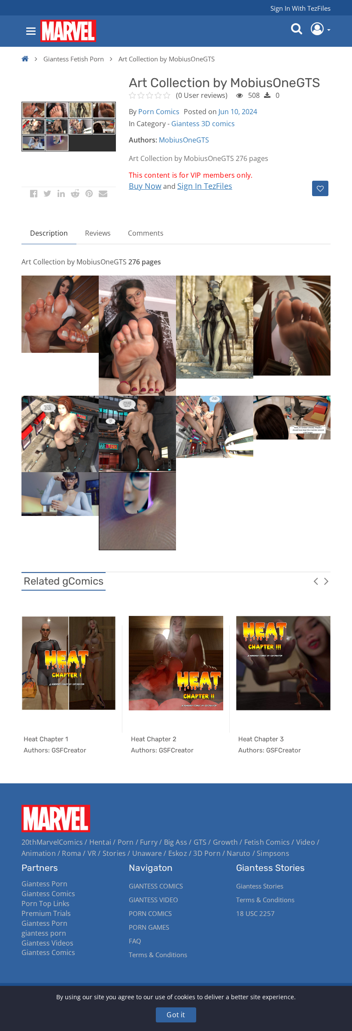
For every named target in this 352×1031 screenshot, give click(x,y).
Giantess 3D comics (203, 123)
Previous (315, 580)
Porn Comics (158, 111)
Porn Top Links (45, 903)
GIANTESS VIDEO (153, 899)
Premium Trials (46, 913)
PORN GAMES (149, 927)
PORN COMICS (150, 913)
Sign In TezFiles (204, 186)
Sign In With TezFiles (300, 8)
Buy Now (145, 186)
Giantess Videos (47, 943)
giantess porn (43, 933)
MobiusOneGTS (184, 140)
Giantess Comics (48, 893)
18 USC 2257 (255, 913)
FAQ (135, 941)
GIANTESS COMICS (156, 886)
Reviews (98, 233)
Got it (176, 1014)
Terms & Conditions (158, 954)
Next (326, 580)
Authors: (143, 140)
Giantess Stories (259, 886)
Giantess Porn (44, 883)
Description (49, 233)
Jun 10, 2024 (237, 111)
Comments (146, 233)
